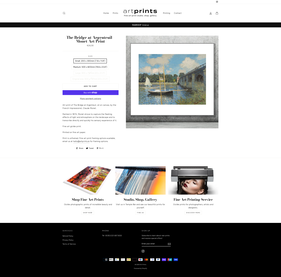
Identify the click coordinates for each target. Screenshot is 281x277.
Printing (166, 13)
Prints (115, 13)
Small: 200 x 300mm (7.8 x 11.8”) (90, 61)
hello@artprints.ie (81, 141)
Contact (178, 13)
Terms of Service (69, 244)
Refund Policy (68, 236)
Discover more (193, 212)
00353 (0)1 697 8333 (113, 235)
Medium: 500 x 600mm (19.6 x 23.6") (90, 67)
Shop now (87, 212)
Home (106, 13)
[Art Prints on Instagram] (143, 251)
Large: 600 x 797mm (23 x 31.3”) (90, 73)
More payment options (90, 98)
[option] (140, 25)
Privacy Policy (68, 240)
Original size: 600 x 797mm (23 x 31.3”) (90, 79)
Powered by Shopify (140, 268)
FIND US (140, 212)
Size (90, 56)
